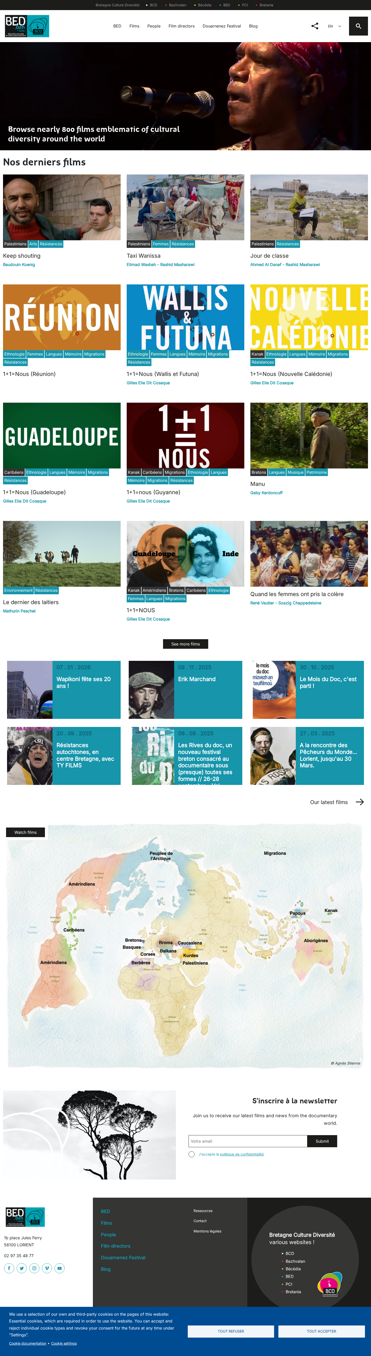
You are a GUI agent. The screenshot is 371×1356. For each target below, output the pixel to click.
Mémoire (73, 354)
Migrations (94, 354)
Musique (296, 472)
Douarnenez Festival (222, 25)
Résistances (51, 243)
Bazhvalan (177, 5)
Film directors (182, 25)
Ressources (203, 1210)
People (154, 25)
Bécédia (204, 5)
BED (226, 5)
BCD (153, 5)
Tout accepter (321, 1331)
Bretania (266, 5)
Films (134, 25)
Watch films (25, 832)
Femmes (161, 243)
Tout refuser (231, 1331)
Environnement (18, 590)
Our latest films (329, 802)
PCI (245, 5)
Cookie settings (64, 1343)
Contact (200, 1221)
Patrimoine (317, 472)
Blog (253, 25)
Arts (33, 243)
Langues (54, 354)
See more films (185, 643)
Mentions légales (207, 1231)
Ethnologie (14, 354)
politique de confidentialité (242, 1154)
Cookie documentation (27, 1343)
